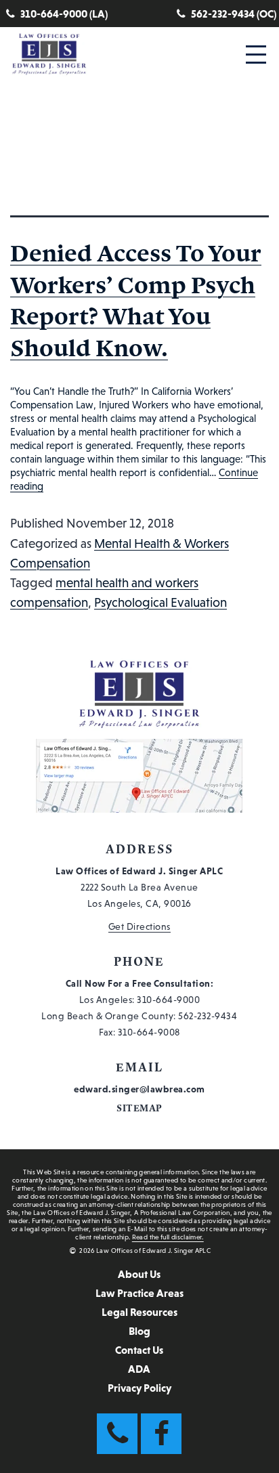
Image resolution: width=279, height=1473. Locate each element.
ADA (139, 1369)
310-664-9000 (168, 999)
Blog (139, 1331)
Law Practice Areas (139, 1293)
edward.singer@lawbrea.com (139, 1089)
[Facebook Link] (161, 1433)
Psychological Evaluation (160, 602)
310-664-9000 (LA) (64, 13)
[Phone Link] (117, 1433)
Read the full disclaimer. (168, 1237)
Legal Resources (139, 1312)
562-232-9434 (207, 1015)
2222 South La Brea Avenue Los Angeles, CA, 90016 (139, 887)
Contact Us (139, 1350)
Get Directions (139, 926)
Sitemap (139, 1108)
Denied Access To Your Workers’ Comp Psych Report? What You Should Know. (135, 300)
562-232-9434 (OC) (233, 13)
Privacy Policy (139, 1388)
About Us (139, 1274)
